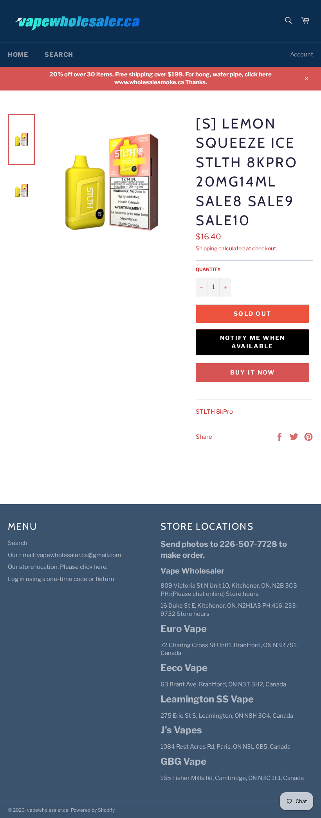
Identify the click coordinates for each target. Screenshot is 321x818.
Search (59, 54)
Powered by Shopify (93, 810)
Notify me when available (252, 342)
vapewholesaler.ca (48, 810)
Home (18, 54)
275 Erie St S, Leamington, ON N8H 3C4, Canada (226, 715)
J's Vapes (181, 730)
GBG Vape (183, 761)
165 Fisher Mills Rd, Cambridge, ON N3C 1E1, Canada (232, 778)
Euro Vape (183, 628)
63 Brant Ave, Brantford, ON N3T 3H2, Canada (223, 684)
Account (301, 54)
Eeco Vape (183, 667)
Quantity (208, 269)
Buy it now (252, 372)
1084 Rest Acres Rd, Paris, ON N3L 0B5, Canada (225, 746)
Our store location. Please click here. (58, 566)
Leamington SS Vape (207, 699)
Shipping (206, 248)
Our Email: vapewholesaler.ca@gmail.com (64, 555)
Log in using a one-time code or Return (61, 579)
